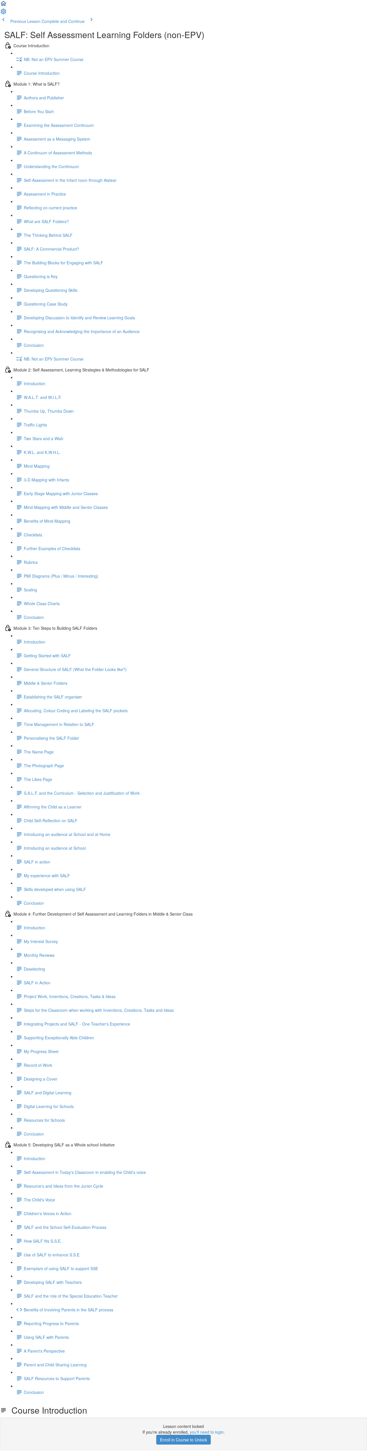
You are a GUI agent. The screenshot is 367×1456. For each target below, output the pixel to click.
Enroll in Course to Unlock (183, 1440)
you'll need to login (207, 1432)
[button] (3, 5)
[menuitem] (3, 13)
